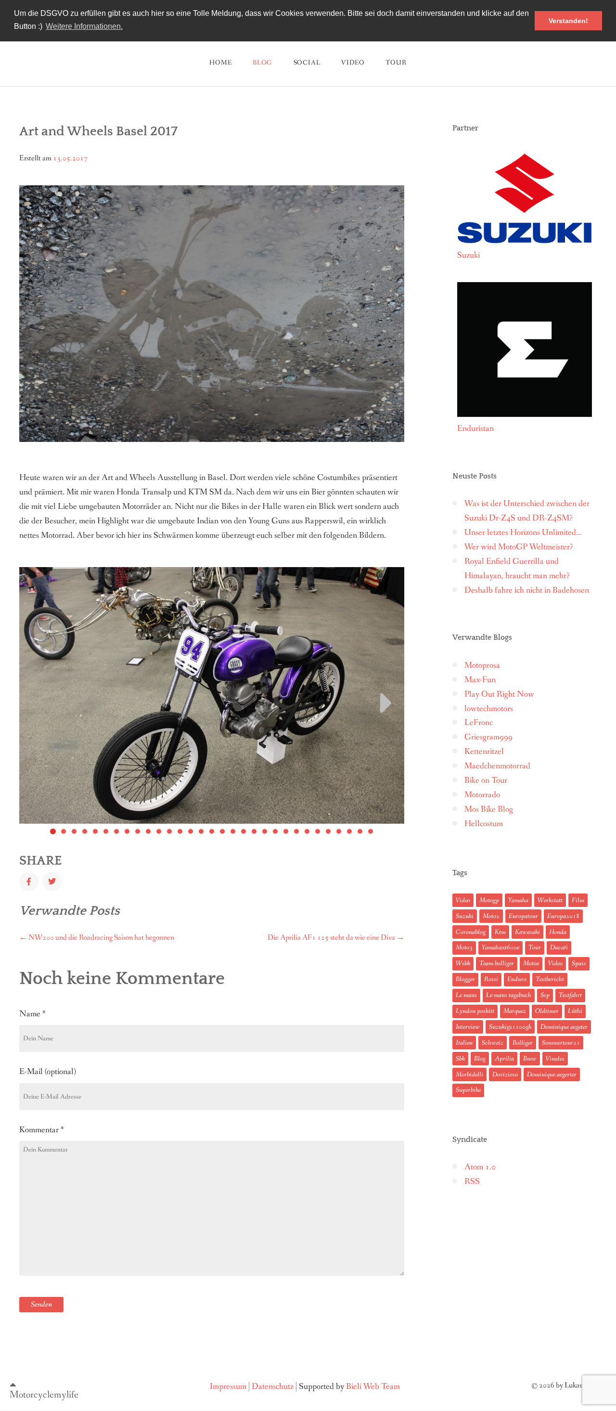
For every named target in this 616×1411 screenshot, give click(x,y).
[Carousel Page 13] (180, 831)
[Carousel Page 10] (148, 831)
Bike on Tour (485, 780)
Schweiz (492, 1042)
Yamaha (518, 900)
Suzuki (465, 916)
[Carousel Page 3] (74, 831)
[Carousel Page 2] (63, 831)
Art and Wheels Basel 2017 (98, 131)
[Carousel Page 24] (296, 831)
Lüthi (575, 1011)
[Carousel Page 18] (233, 831)
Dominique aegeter (564, 1027)
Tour (534, 947)
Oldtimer (547, 1011)
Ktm (500, 932)
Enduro (516, 979)
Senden (41, 1304)
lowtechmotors (488, 708)
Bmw (530, 1058)
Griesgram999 (488, 737)
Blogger (465, 979)
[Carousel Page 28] (338, 831)
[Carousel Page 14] (190, 831)
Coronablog (471, 932)
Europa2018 (563, 916)
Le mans (466, 995)
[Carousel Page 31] (370, 831)
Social (307, 62)
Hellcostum (483, 823)
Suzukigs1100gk (510, 1027)
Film (578, 900)
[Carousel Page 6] (105, 831)
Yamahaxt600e (500, 947)
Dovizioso (505, 1074)
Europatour (523, 916)
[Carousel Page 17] (222, 831)
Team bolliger (496, 963)
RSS (472, 1181)
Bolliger (523, 1042)
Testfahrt (570, 995)
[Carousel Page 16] (211, 831)
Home (220, 62)
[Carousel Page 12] (169, 831)
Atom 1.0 (480, 1167)
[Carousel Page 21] (264, 831)
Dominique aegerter (552, 1074)
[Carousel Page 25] (307, 831)
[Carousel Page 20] (254, 831)
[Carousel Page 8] (127, 831)
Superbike (468, 1090)
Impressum (228, 1386)
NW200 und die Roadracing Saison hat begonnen (96, 937)
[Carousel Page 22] (275, 831)
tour (395, 62)
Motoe (531, 963)
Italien (464, 1042)
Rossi (491, 979)
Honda (557, 932)
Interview (468, 1027)
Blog (480, 1058)
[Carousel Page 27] (328, 831)
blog (262, 62)
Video (353, 62)
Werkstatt (550, 900)
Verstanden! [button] (568, 21)
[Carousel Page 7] (116, 831)
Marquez (514, 1011)
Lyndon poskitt (475, 1011)
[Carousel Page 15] (201, 831)
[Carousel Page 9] (137, 831)
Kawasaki (527, 932)
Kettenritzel (484, 751)
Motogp (489, 900)
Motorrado (482, 795)
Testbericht (550, 979)
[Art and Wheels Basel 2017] (28, 881)
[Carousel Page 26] (317, 831)
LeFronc (478, 722)
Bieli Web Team (373, 1386)
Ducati (559, 947)
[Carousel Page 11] (158, 831)
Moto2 (491, 916)
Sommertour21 (561, 1042)
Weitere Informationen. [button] (84, 26)
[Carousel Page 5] (95, 831)
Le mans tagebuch (508, 995)
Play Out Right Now (499, 694)
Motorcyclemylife (44, 1394)
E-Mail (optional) (47, 1071)
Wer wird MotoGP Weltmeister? (518, 547)
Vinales (555, 1058)
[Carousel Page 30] (360, 831)
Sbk (460, 1058)
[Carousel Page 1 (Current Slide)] (53, 831)
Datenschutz (273, 1386)
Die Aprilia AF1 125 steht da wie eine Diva (336, 937)
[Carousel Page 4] (84, 831)
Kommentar (41, 1130)
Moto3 (464, 947)
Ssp (545, 995)
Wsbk (463, 963)
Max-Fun (480, 680)
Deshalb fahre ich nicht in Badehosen (526, 590)
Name (32, 1014)
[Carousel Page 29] (349, 831)
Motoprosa (482, 665)
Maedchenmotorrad (497, 766)
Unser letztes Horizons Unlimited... (523, 532)
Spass (579, 963)
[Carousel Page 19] (243, 831)
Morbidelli (469, 1074)
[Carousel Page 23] (285, 831)
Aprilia (504, 1058)
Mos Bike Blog (488, 809)
